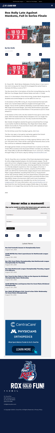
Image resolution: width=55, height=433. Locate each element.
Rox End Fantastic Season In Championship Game (22, 247)
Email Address (10, 214)
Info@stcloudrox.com (10, 404)
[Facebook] (6, 54)
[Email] (40, 54)
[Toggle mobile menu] (52, 5)
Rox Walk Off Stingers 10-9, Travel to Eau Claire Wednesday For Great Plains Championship (26, 292)
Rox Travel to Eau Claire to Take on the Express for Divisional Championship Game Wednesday (26, 277)
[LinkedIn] (29, 54)
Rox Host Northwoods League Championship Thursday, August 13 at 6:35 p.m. (27, 269)
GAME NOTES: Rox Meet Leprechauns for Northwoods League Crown (26, 254)
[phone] (17, 391)
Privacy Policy (38, 409)
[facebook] (4, 391)
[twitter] (7, 391)
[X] (18, 54)
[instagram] (9, 391)
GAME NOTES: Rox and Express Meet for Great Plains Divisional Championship (27, 284)
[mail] (14, 391)
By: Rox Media (10, 48)
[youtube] (12, 391)
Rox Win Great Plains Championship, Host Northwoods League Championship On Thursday (27, 262)
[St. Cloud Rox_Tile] (23, 320)
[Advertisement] (16, 311)
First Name (9, 221)
